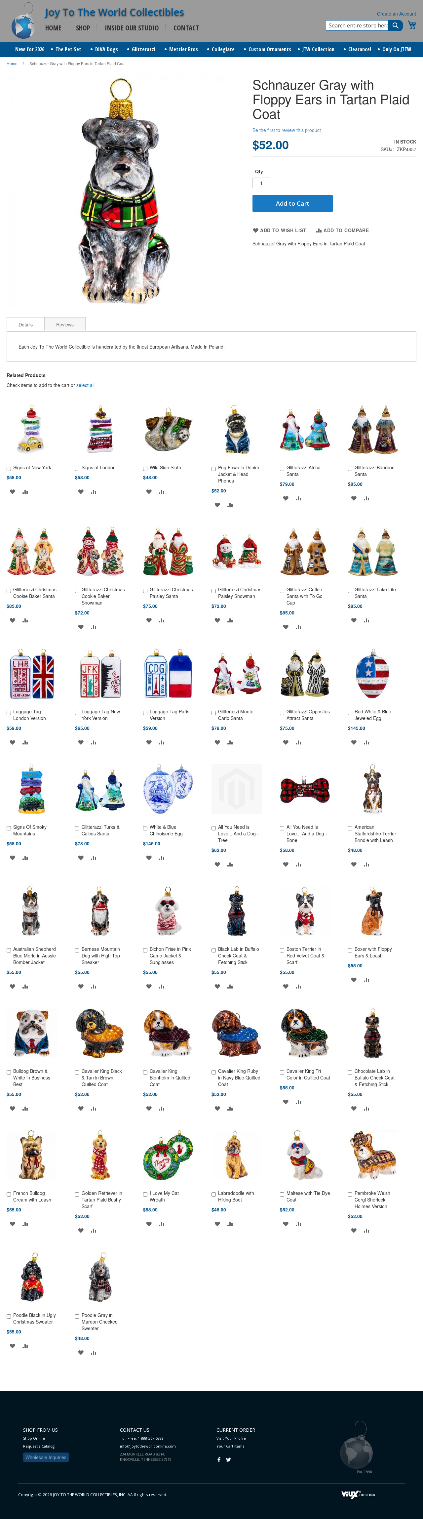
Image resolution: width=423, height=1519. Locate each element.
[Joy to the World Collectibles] (23, 20)
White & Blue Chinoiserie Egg (166, 830)
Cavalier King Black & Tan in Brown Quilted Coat (102, 1077)
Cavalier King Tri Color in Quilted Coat (308, 1074)
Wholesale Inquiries (45, 1457)
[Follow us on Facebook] (218, 1459)
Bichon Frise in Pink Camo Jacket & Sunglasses (170, 955)
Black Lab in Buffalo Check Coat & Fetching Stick (238, 955)
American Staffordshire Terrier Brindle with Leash (375, 833)
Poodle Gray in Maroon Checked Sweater (100, 1321)
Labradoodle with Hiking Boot (236, 1196)
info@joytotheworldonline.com (148, 1446)
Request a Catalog (39, 1446)
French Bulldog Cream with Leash (32, 1196)
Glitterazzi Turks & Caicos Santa (101, 830)
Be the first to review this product (286, 130)
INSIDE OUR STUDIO (132, 27)
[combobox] (364, 25)
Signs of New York (32, 467)
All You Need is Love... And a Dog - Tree (238, 833)
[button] (12, 491)
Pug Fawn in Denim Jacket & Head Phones (238, 474)
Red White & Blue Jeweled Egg (373, 714)
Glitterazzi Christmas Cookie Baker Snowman (103, 596)
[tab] (26, 323)
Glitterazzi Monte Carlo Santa (235, 714)
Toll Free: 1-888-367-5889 (142, 1438)
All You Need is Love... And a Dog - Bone (307, 833)
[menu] (211, 49)
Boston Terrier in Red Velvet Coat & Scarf (306, 955)
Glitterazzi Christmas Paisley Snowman (239, 592)
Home (12, 63)
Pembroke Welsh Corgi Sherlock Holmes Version (372, 1199)
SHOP (83, 27)
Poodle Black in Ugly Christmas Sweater (34, 1318)
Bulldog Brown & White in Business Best (31, 1077)
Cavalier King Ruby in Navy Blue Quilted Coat (239, 1077)
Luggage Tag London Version (29, 714)
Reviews (65, 324)
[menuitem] (29, 49)
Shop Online (34, 1438)
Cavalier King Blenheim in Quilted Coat (170, 1077)
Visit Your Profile (231, 1438)
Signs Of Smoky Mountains (30, 830)
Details (26, 324)
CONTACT (186, 27)
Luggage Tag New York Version (101, 714)
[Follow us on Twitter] (228, 1459)
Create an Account (396, 14)
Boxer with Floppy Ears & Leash (373, 952)
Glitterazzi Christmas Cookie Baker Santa (35, 592)
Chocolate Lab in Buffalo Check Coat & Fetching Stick (375, 1077)
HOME (53, 27)
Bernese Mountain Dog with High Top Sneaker (101, 955)
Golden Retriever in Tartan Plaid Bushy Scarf (102, 1199)
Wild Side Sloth (165, 467)
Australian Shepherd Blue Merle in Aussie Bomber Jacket (34, 955)
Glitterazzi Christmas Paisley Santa (171, 592)
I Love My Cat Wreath (164, 1196)
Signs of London (99, 467)
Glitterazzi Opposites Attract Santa (308, 714)
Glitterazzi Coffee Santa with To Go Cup (305, 596)
